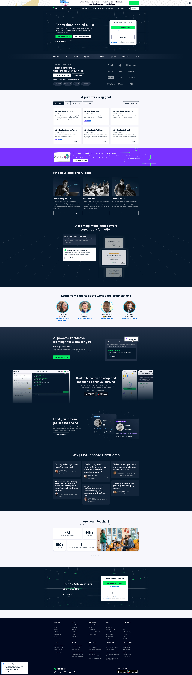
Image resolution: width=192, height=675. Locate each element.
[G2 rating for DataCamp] (61, 41)
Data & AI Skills (92, 624)
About (55, 624)
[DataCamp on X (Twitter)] (60, 672)
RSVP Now (133, 3)
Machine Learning (58, 647)
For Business (101, 8)
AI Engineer (126, 652)
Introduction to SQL (76, 647)
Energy (76, 83)
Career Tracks (76, 103)
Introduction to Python (77, 645)
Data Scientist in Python (112, 647)
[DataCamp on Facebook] (55, 672)
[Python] (56, 57)
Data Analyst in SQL (111, 645)
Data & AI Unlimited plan (95, 631)
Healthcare (57, 83)
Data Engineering (58, 649)
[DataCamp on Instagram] (74, 672)
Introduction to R (76, 649)
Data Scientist (126, 649)
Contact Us (57, 638)
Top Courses (58, 103)
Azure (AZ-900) (126, 656)
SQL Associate (126, 647)
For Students (109, 627)
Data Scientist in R (110, 649)
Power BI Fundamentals (94, 652)
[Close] (189, 3)
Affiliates (56, 631)
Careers (56, 629)
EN (123, 8)
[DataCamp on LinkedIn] (65, 672)
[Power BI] (101, 56)
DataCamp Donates (111, 638)
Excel (124, 636)
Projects (74, 634)
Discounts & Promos (111, 629)
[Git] (137, 57)
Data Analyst (126, 645)
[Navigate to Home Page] (58, 8)
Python (124, 624)
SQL (124, 629)
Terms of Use (127, 41)
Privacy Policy (114, 42)
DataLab (74, 638)
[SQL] (76, 57)
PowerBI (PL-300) (127, 654)
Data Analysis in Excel (77, 654)
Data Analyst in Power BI (112, 652)
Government (85, 83)
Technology (67, 83)
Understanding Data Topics (95, 658)
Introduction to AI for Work (78, 656)
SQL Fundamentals (93, 647)
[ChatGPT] (87, 56)
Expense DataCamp (111, 631)
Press (55, 627)
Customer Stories (93, 634)
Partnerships (57, 634)
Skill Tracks (88, 103)
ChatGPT (125, 638)
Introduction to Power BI (77, 652)
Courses (74, 629)
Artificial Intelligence (128, 631)
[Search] (119, 8)
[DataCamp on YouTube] (70, 672)
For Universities (109, 8)
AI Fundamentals (93, 645)
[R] (66, 57)
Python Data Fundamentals (95, 649)
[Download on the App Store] (90, 396)
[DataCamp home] (64, 669)
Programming (57, 652)
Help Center (57, 636)
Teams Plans (92, 629)
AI (67, 103)
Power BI (125, 634)
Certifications (75, 631)
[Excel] (113, 57)
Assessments (75, 636)
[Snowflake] (125, 57)
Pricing (90, 627)
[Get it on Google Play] (102, 396)
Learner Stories (109, 634)
